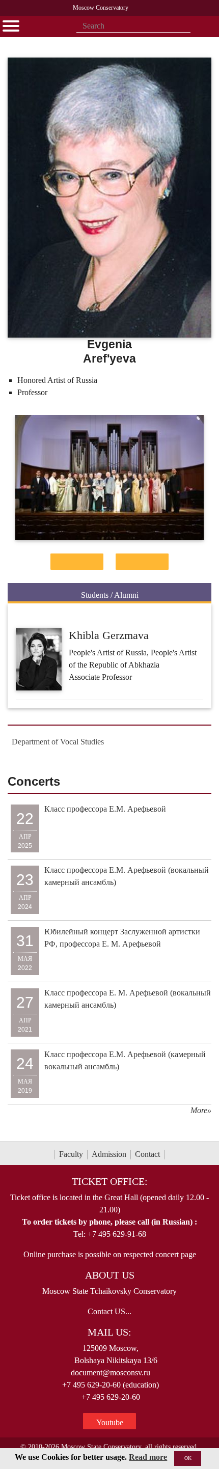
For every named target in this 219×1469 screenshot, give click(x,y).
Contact (147, 1154)
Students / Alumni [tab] (110, 595)
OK (187, 1458)
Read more (148, 1457)
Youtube (109, 1422)
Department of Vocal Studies (58, 741)
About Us (109, 1275)
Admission (109, 1154)
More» (200, 1110)
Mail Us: (109, 1332)
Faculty (71, 1154)
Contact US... (109, 1311)
